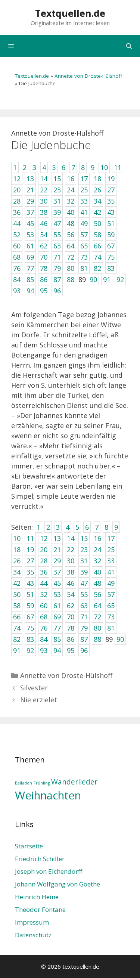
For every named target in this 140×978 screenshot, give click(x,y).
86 (70, 639)
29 (57, 560)
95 (70, 650)
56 (97, 594)
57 (111, 594)
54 (70, 594)
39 (84, 571)
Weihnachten (48, 795)
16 (97, 538)
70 (70, 616)
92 (30, 650)
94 (57, 650)
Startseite (29, 846)
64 (97, 605)
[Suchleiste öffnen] (129, 46)
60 (43, 605)
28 (43, 560)
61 (57, 605)
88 (97, 639)
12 (43, 538)
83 (30, 639)
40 (97, 571)
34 (17, 571)
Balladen (23, 783)
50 (17, 594)
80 (97, 627)
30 (70, 560)
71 (84, 616)
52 (43, 594)
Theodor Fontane (40, 909)
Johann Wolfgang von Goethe (57, 884)
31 (84, 560)
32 (97, 560)
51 (30, 594)
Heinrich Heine (37, 896)
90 (120, 639)
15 (84, 538)
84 (43, 639)
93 (43, 650)
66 (17, 616)
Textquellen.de (70, 13)
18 (17, 549)
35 (30, 571)
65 (111, 605)
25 (111, 549)
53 (57, 594)
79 (84, 627)
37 (57, 571)
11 (30, 538)
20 (43, 549)
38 (70, 571)
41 (111, 571)
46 (70, 583)
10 (17, 538)
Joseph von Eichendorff (48, 871)
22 (70, 549)
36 (43, 571)
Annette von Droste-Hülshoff (88, 75)
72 (97, 616)
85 (57, 639)
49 (111, 583)
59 (30, 605)
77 (57, 627)
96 (84, 650)
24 (97, 549)
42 (17, 583)
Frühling (42, 783)
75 (30, 627)
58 (17, 605)
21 (57, 549)
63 (84, 605)
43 (30, 583)
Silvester (34, 687)
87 (84, 639)
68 (43, 616)
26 (17, 560)
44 (43, 583)
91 (17, 650)
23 (84, 549)
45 (57, 583)
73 (111, 616)
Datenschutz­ (33, 935)
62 (70, 605)
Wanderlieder (74, 782)
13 (57, 538)
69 (57, 616)
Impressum (32, 922)
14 (70, 538)
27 (30, 560)
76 (43, 627)
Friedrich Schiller (40, 858)
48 (97, 583)
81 (111, 627)
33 (111, 560)
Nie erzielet (38, 699)
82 (17, 639)
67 (30, 616)
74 (17, 627)
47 (84, 583)
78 (70, 627)
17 (111, 538)
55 (84, 594)
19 (30, 549)
